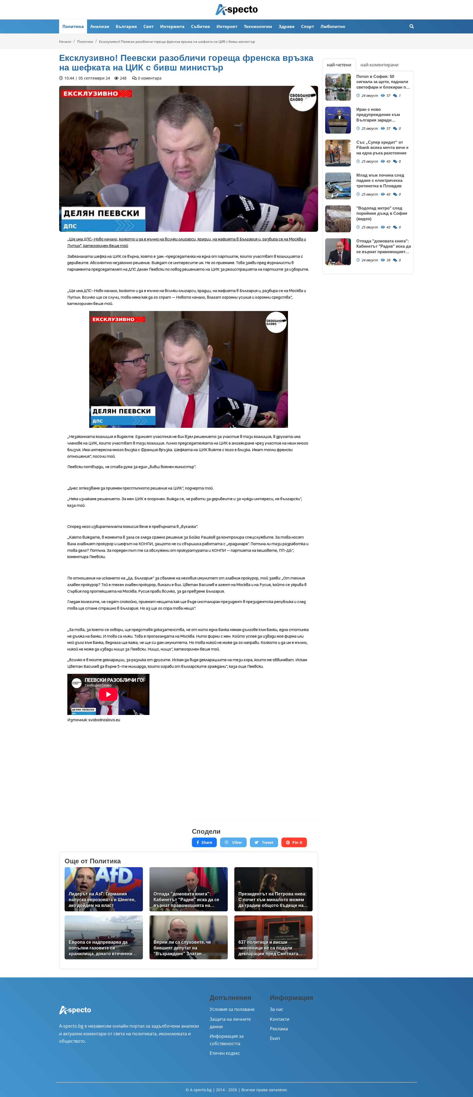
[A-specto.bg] (236, 9)
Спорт (307, 26)
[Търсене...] (411, 26)
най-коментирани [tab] (379, 65)
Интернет (227, 26)
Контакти (279, 1019)
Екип (275, 1038)
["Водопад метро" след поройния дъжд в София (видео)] (338, 219)
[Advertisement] (122, 767)
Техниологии (258, 26)
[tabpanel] (368, 172)
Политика (73, 26)
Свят (148, 26)
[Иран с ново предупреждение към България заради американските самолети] (338, 120)
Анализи (99, 26)
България (126, 26)
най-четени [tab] (339, 65)
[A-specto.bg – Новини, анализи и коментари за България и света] (75, 1014)
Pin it (297, 842)
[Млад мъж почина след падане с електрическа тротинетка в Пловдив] (338, 186)
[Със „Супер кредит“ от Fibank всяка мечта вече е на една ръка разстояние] (338, 153)
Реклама (279, 1029)
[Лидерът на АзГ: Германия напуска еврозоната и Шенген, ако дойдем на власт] (104, 889)
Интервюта (172, 26)
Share (206, 842)
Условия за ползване (232, 1009)
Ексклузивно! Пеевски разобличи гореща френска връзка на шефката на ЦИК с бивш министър (177, 41)
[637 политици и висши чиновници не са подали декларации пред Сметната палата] (273, 937)
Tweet (267, 842)
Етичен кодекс (225, 1053)
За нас (276, 1009)
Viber (236, 842)
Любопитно (333, 26)
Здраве (287, 26)
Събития (200, 26)
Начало (65, 41)
